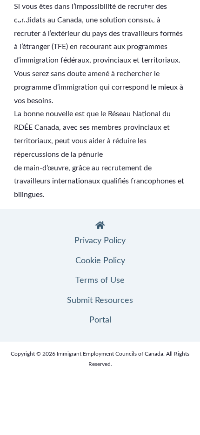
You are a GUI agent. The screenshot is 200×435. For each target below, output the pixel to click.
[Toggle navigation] (175, 16)
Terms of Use (100, 280)
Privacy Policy (100, 241)
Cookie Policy (100, 261)
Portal (100, 320)
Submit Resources (100, 300)
